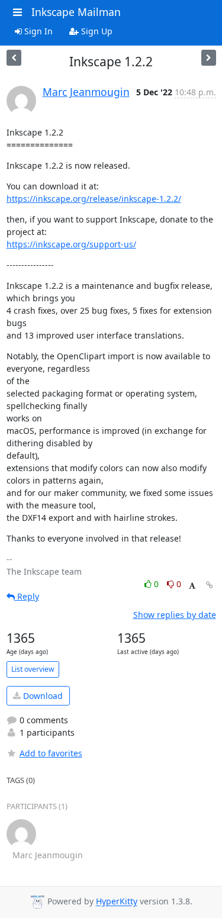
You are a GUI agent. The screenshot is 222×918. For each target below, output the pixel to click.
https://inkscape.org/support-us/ (71, 244)
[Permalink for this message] (209, 585)
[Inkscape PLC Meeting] (14, 58)
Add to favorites (51, 753)
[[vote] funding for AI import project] (208, 58)
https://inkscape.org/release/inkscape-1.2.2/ (94, 198)
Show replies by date (174, 614)
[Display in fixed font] (192, 586)
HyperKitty (116, 901)
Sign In (37, 31)
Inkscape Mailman (76, 12)
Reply (27, 596)
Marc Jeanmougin (86, 92)
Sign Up (95, 31)
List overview (32, 669)
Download (42, 695)
